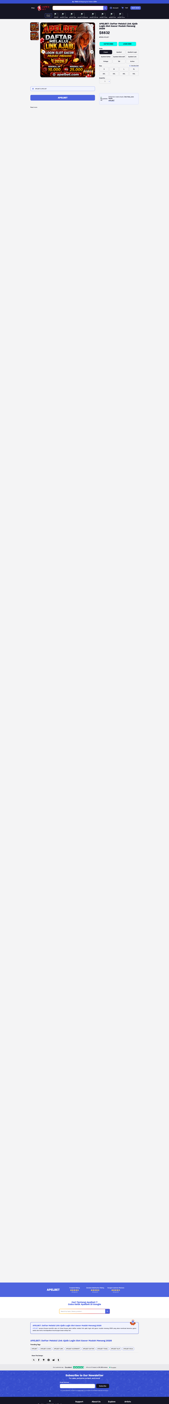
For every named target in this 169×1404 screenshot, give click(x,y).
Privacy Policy (81, 1390)
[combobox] (78, 8)
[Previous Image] (43, 51)
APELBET (63, 97)
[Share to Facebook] (39, 1360)
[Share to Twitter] (34, 1360)
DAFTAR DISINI (108, 44)
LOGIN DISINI (127, 44)
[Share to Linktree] (44, 1360)
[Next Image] (92, 51)
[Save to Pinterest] (48, 1360)
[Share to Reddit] (53, 1360)
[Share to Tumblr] (58, 1360)
